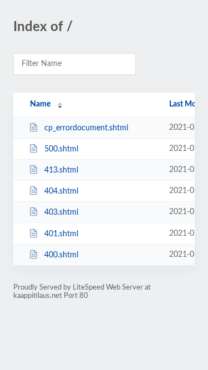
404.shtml (61, 191)
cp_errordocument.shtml (86, 128)
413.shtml (61, 170)
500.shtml (61, 149)
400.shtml (61, 255)
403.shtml (61, 212)
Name (40, 104)
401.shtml (61, 234)
